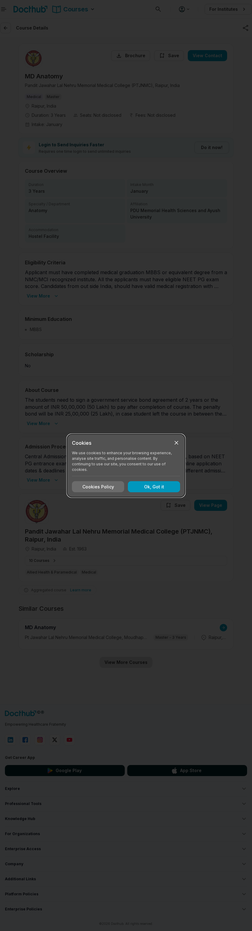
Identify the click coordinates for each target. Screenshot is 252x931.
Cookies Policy (98, 486)
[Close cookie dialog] (176, 442)
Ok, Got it (154, 486)
